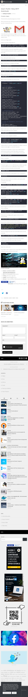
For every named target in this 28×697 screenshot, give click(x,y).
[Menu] (26, 1)
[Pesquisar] (25, 539)
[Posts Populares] (11, 398)
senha (7, 680)
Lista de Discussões (6, 516)
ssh (12, 680)
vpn (24, 680)
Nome (3, 335)
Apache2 (22, 670)
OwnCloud (2, 678)
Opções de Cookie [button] (7, 692)
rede (13, 678)
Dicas (3, 379)
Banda (9, 672)
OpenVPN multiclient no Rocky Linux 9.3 (15, 425)
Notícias (4, 382)
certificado (23, 672)
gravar (22, 674)
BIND (11, 672)
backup (5, 672)
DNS (11, 674)
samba (17, 678)
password (7, 678)
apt (24, 670)
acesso (2, 670)
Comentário (5, 326)
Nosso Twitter (5, 522)
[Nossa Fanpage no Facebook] (19, 358)
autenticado (6, 297)
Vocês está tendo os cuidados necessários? (16, 484)
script (20, 678)
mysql (17, 676)
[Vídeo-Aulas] (24, 358)
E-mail (16, 335)
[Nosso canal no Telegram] (26, 358)
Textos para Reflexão (6, 388)
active (4, 670)
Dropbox (16, 674)
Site (3, 340)
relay (17, 297)
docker (14, 674)
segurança (3, 680)
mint (9, 676)
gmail (10, 297)
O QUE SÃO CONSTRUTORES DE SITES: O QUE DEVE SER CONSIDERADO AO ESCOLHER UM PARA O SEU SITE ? (17, 477)
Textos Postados (5, 391)
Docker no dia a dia (11, 498)
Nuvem (20, 676)
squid (10, 680)
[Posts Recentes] (4, 398)
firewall (19, 674)
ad (15, 670)
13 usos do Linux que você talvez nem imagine (17, 447)
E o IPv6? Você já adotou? (19, 312)
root (15, 678)
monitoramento (13, 676)
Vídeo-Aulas (4, 525)
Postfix (14, 297)
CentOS (18, 672)
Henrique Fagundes (7, 13)
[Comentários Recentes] (17, 398)
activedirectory (10, 670)
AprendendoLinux (11, 272)
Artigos (3, 5)
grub (25, 674)
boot (15, 672)
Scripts (3, 385)
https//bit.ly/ (5, 272)
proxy (10, 678)
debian (2, 674)
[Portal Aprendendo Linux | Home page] (8, 2)
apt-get (2, 672)
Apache (19, 670)
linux (5, 676)
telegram (16, 680)
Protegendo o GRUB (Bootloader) (14, 491)
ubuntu (21, 680)
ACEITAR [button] (14, 692)
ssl (14, 680)
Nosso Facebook (5, 519)
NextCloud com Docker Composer (14, 461)
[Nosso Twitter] (22, 358)
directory (7, 674)
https (2, 676)
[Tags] (24, 398)
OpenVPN (24, 676)
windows (3, 681)
